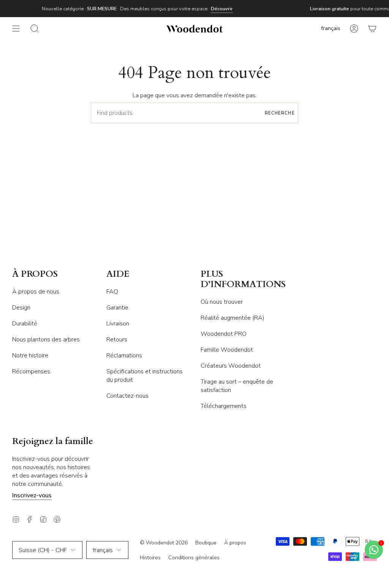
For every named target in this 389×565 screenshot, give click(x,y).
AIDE (118, 274)
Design (21, 307)
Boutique (206, 542)
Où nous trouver (222, 302)
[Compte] (354, 28)
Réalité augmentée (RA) (232, 318)
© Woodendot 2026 (164, 542)
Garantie (117, 307)
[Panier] (372, 28)
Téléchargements (224, 406)
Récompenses (31, 371)
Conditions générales (194, 557)
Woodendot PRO (224, 334)
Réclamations (124, 355)
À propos (235, 542)
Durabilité (24, 323)
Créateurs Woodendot (231, 366)
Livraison (117, 323)
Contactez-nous (127, 396)
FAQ (112, 291)
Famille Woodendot (227, 350)
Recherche (279, 113)
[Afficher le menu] (16, 28)
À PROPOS (35, 274)
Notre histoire (30, 355)
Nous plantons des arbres (46, 339)
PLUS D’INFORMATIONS (243, 279)
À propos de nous (35, 291)
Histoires (150, 557)
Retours (116, 339)
